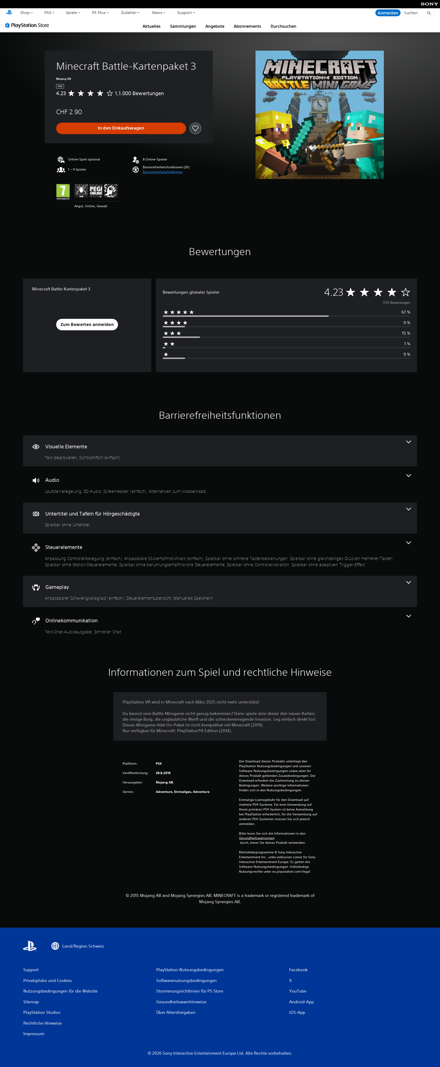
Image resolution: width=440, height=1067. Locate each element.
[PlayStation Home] (9, 12)
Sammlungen (183, 26)
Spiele (71, 12)
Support (184, 12)
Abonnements (247, 26)
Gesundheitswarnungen (257, 838)
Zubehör (129, 12)
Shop (25, 12)
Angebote (214, 26)
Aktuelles (152, 26)
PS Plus (99, 12)
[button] (163, 172)
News (157, 12)
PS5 (47, 12)
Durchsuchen (283, 26)
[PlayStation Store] (29, 25)
